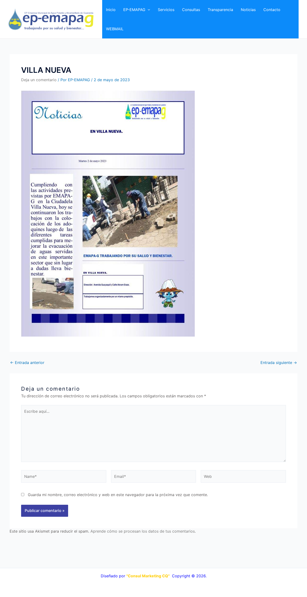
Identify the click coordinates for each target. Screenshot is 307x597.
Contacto (271, 9)
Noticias (248, 9)
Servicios (166, 9)
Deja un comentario (39, 79)
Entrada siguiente (278, 362)
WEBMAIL (115, 28)
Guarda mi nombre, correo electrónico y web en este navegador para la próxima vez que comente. (118, 494)
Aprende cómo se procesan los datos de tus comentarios (142, 531)
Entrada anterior (27, 362)
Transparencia (220, 9)
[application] (147, 9)
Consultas (191, 9)
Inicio (111, 9)
